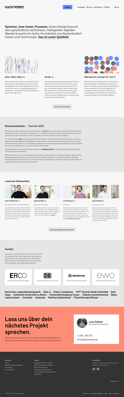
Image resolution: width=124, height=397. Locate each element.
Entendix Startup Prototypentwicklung (45, 372)
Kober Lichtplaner (63, 291)
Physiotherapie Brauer (86, 297)
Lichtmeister (98, 7)
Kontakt (67, 7)
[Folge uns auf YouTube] (97, 369)
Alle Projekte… (38, 374)
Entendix (27, 297)
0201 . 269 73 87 (85, 335)
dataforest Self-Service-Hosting (43, 363)
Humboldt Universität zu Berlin (30, 294)
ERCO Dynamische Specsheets (42, 369)
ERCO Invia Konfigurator (40, 367)
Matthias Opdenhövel (59, 297)
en (118, 7)
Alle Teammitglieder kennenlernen (62, 230)
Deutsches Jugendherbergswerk (22, 291)
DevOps (53, 215)
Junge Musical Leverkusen (72, 218)
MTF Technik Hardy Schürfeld (92, 291)
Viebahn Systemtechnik (95, 294)
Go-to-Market (8, 367)
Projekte (107, 7)
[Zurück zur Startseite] (14, 7)
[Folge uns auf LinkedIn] (93, 369)
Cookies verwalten (114, 393)
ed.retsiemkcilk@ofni (88, 339)
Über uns (89, 7)
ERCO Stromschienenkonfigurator (43, 365)
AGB (106, 393)
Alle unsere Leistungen (62, 107)
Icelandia (40, 297)
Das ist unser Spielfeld (53, 37)
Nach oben (115, 381)
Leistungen (81, 7)
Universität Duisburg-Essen (64, 294)
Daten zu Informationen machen (14, 365)
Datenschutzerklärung (97, 393)
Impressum (86, 393)
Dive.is (47, 291)
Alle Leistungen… (10, 369)
